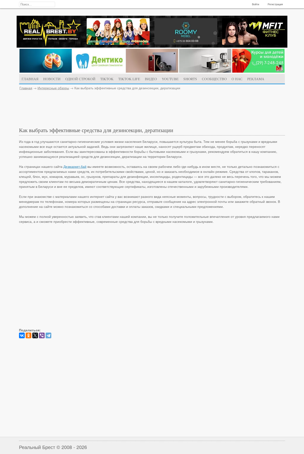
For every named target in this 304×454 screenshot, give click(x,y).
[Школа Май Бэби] (258, 71)
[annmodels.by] (118, 43)
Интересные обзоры (53, 87)
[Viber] (42, 335)
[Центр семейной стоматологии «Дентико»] (98, 71)
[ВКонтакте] (22, 335)
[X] (35, 335)
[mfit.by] (253, 43)
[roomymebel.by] (185, 43)
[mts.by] (45, 71)
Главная (25, 87)
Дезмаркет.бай (74, 166)
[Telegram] (48, 335)
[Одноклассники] (28, 335)
